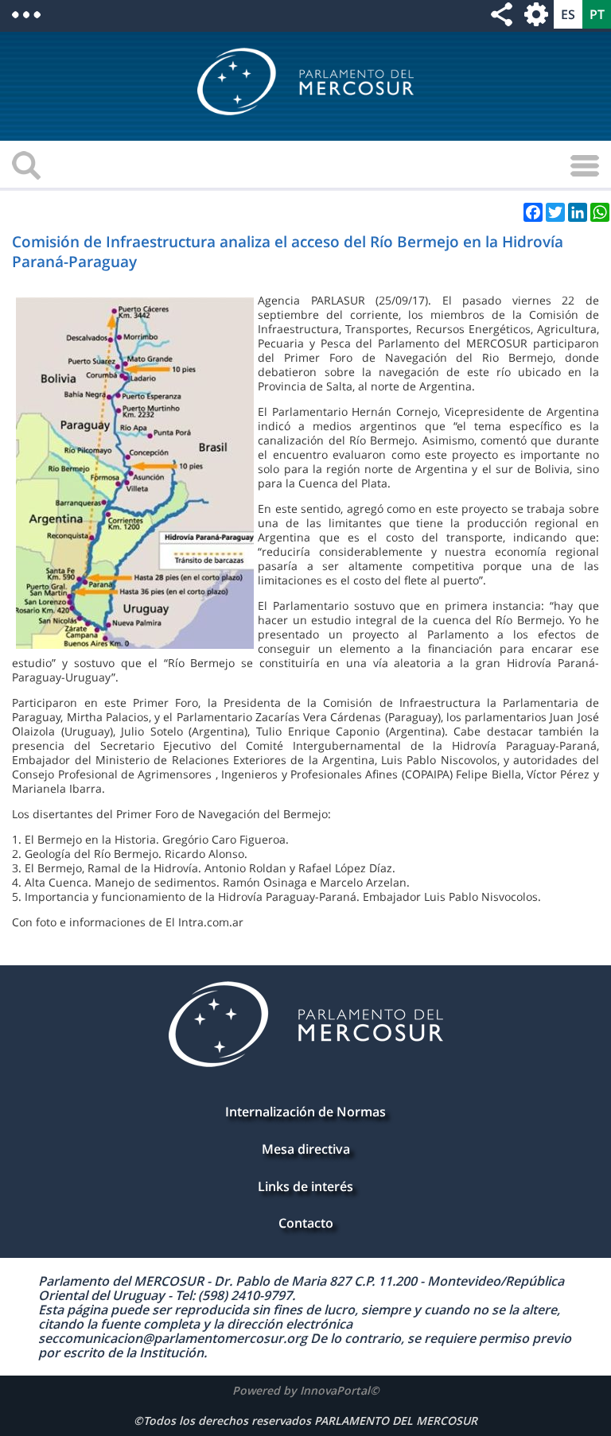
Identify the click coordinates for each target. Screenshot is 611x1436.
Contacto (305, 1223)
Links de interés (305, 1186)
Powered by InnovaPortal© (305, 1390)
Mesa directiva (306, 1149)
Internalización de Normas (305, 1111)
